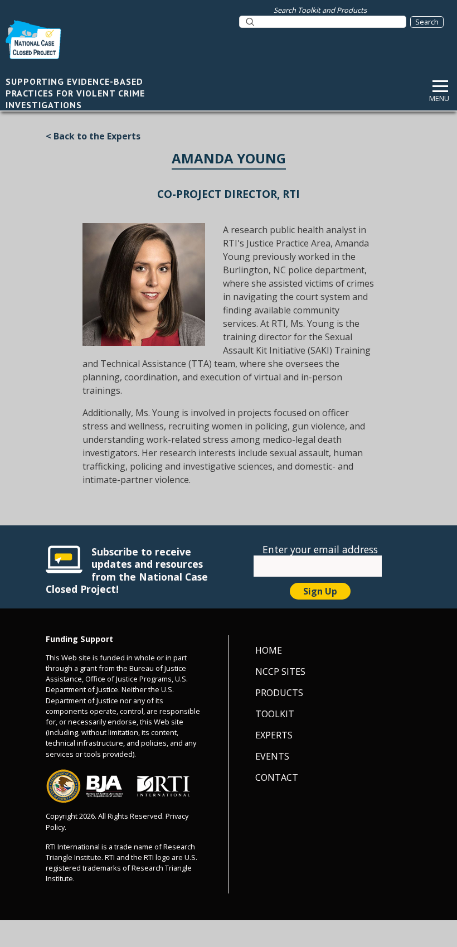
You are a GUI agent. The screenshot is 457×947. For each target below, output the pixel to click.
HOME (268, 650)
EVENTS (272, 756)
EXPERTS (274, 735)
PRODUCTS (279, 693)
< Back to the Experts (93, 136)
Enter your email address (320, 549)
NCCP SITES (280, 671)
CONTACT (276, 777)
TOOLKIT (274, 714)
